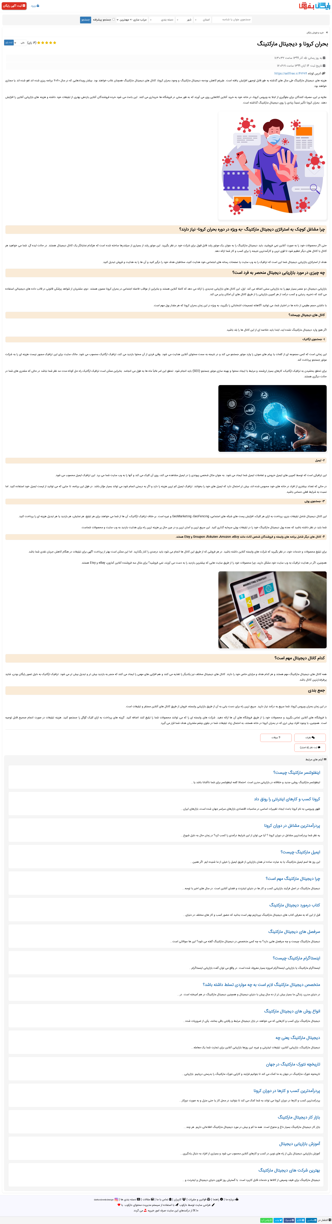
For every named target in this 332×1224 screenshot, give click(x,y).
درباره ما (230, 1199)
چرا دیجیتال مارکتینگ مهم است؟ (293, 878)
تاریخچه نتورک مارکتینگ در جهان (293, 1064)
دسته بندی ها (129, 1199)
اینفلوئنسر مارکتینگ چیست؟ (296, 772)
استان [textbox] (206, 20)
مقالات (147, 1199)
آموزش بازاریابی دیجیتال (299, 1144)
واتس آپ (265, 1220)
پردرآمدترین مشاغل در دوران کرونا (292, 825)
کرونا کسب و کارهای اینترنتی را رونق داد (287, 799)
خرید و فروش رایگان (315, 32)
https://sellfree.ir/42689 (290, 73)
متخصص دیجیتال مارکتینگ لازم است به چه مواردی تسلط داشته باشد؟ (261, 985)
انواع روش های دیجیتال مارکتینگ (292, 1011)
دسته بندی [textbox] (167, 20)
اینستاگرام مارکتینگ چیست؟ (296, 958)
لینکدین (310, 1220)
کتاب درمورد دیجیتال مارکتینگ (294, 905)
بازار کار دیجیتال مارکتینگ (299, 1117)
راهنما (216, 1199)
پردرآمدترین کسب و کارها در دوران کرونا (287, 1091)
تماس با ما (162, 1199)
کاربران (178, 1199)
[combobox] (202, 19)
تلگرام (299, 1220)
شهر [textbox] (189, 20)
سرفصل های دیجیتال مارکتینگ (294, 932)
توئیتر (277, 1220)
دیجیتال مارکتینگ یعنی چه (298, 1038)
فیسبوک (288, 1220)
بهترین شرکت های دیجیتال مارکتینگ (289, 1170)
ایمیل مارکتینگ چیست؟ (300, 852)
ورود (34, 6)
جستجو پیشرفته (102, 20)
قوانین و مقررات (197, 1199)
